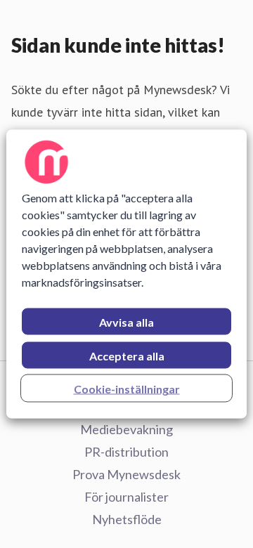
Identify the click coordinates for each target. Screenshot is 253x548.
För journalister (126, 496)
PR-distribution (126, 451)
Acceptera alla (126, 356)
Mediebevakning (126, 429)
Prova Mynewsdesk (126, 474)
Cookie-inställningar (127, 389)
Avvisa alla (126, 322)
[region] (126, 274)
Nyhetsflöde (127, 519)
